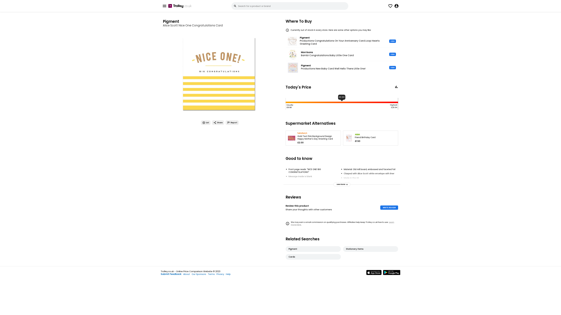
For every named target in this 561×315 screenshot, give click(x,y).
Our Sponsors (199, 274)
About (186, 274)
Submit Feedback (171, 274)
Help (228, 274)
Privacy (220, 274)
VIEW (393, 41)
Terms (211, 274)
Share (220, 122)
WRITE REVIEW (389, 207)
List (207, 122)
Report (234, 122)
